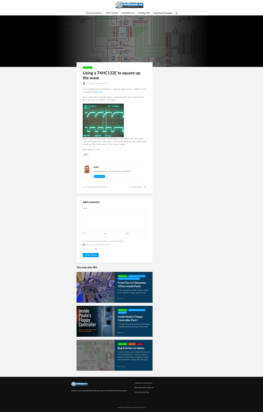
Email (106, 233)
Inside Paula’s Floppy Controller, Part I (130, 318)
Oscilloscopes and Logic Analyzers (129, 278)
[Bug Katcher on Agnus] (96, 355)
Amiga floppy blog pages (162, 13)
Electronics (122, 312)
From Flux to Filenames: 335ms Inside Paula (132, 284)
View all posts (99, 176)
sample (86, 154)
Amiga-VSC (132, 344)
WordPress (143, 407)
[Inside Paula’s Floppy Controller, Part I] (96, 321)
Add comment (104, 83)
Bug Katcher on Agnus (131, 348)
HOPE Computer (112, 13)
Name (85, 233)
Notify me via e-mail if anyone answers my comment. (97, 244)
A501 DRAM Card (128, 13)
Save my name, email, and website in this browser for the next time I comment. (104, 241)
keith (87, 83)
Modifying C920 (144, 13)
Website (127, 233)
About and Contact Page (142, 392)
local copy (98, 91)
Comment (85, 208)
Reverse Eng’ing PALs (94, 13)
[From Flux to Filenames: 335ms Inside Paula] (96, 287)
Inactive (140, 344)
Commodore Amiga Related (136, 276)
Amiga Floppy (87, 67)
